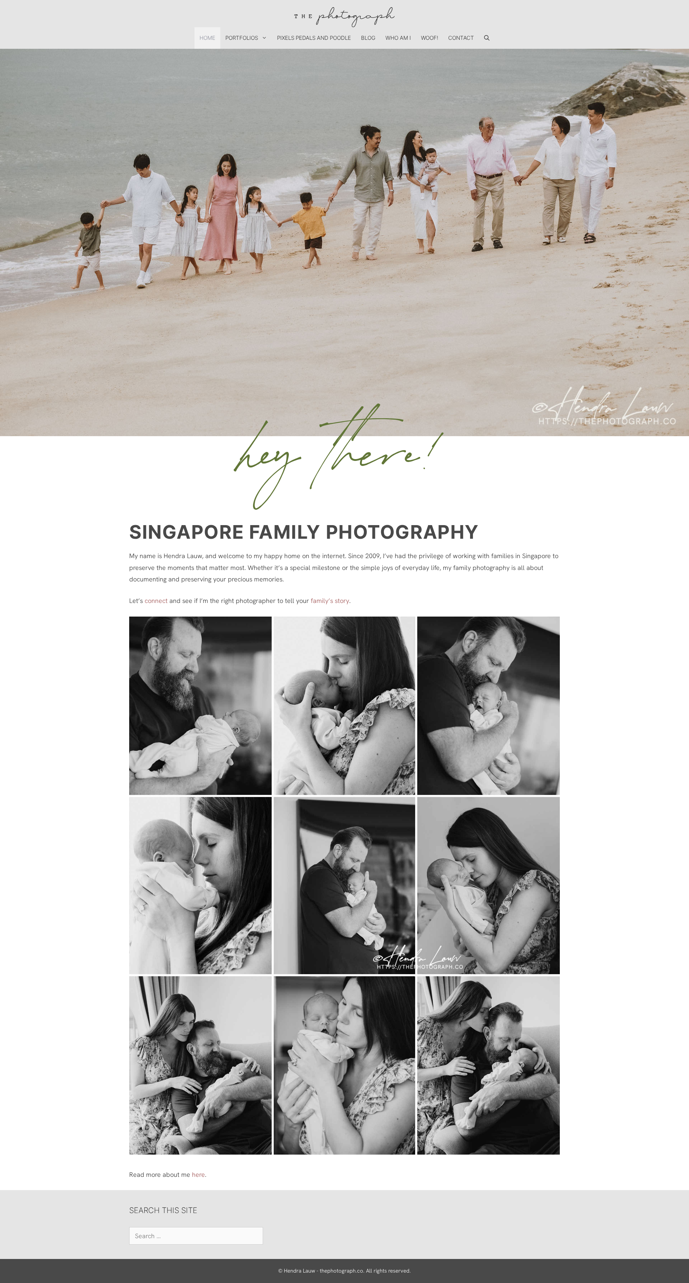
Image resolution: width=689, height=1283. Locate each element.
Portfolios (241, 37)
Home (207, 37)
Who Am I (398, 37)
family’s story (330, 600)
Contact (461, 37)
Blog (368, 37)
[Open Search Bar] (487, 38)
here (198, 1174)
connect (156, 600)
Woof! (429, 37)
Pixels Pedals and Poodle (314, 37)
